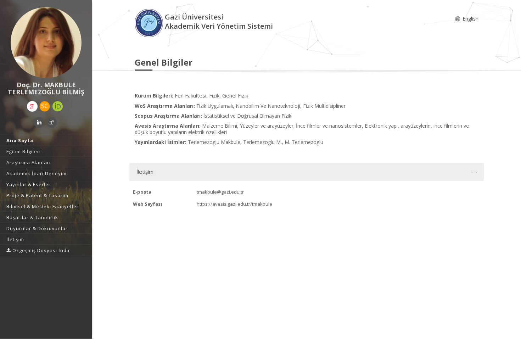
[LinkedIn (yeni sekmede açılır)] (39, 122)
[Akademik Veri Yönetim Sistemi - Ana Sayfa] (150, 22)
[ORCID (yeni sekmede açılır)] (58, 106)
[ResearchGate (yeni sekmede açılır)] (51, 122)
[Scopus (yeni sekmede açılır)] (44, 106)
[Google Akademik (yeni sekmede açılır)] (32, 106)
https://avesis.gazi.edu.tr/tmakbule (234, 204)
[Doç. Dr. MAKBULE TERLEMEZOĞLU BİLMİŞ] (46, 42)
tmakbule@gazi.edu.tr (220, 192)
